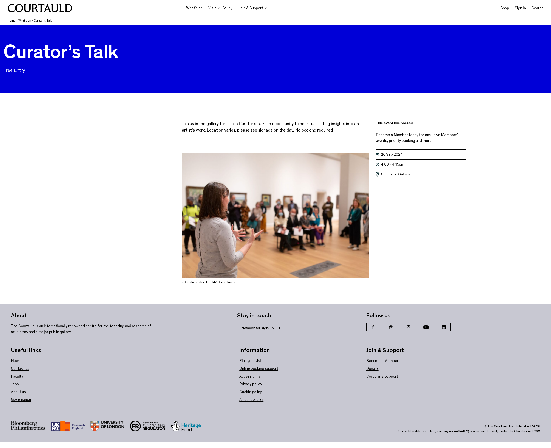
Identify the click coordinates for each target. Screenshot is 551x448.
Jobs (15, 384)
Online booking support (258, 368)
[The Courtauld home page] (40, 8)
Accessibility (249, 376)
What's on (24, 20)
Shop (504, 8)
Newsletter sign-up (257, 328)
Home (11, 20)
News (16, 360)
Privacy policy (250, 384)
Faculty (17, 376)
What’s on (194, 8)
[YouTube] (426, 327)
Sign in (520, 8)
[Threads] (391, 327)
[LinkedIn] (444, 327)
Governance (21, 399)
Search (537, 8)
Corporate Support (382, 376)
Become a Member (382, 360)
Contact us (20, 368)
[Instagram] (408, 327)
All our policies (251, 399)
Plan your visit (250, 360)
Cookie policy (250, 391)
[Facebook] (373, 327)
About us (18, 391)
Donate (372, 368)
